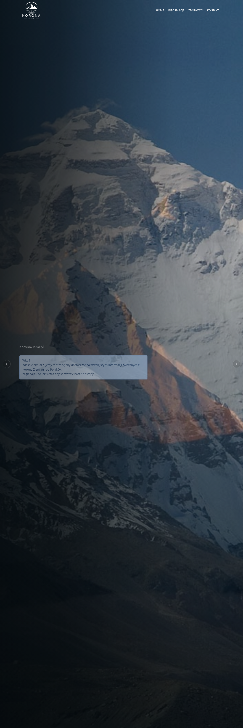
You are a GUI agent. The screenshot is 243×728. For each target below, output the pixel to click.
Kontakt (213, 10)
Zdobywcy (195, 10)
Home (160, 10)
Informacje (176, 10)
